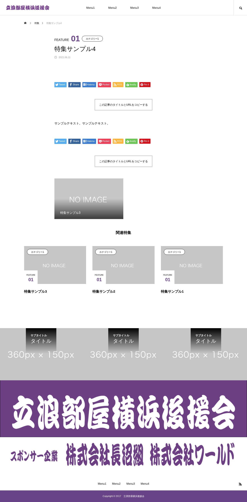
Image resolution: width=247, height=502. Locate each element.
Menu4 (156, 7)
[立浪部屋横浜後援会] (27, 7)
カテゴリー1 (92, 38)
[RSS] (240, 484)
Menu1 (90, 7)
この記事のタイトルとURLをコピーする (123, 104)
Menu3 (134, 7)
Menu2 (112, 7)
